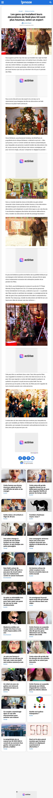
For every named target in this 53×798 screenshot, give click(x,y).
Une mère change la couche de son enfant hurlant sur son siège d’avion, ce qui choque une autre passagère (13, 542)
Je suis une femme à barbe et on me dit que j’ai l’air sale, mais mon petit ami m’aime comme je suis (13, 659)
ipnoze (26, 2)
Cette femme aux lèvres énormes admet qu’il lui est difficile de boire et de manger (13, 488)
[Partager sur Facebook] (20, 458)
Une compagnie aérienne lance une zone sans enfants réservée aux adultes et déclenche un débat (38, 542)
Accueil (20, 11)
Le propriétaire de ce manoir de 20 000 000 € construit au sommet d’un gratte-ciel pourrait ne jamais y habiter (13, 743)
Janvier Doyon (27, 23)
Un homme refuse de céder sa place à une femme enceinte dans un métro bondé (38, 571)
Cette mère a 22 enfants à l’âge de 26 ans (13, 516)
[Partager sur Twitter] (24, 458)
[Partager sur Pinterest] (28, 458)
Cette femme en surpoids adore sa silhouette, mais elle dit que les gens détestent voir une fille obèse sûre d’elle (39, 631)
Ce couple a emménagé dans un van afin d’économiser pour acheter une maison (12, 714)
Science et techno (29, 11)
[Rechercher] (50, 2)
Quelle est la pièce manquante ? (36, 712)
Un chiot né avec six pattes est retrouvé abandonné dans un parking (11, 687)
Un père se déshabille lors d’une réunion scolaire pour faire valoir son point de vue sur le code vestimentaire (13, 601)
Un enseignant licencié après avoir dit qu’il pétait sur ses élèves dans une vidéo (38, 600)
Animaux (5, 691)
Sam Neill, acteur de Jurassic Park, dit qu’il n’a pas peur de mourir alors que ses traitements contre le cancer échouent (13, 572)
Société (31, 495)
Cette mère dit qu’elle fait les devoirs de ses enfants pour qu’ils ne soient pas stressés (39, 659)
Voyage (5, 548)
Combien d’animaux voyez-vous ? (36, 516)
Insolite (5, 493)
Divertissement (7, 577)
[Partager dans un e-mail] (32, 458)
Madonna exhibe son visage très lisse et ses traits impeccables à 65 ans (12, 630)
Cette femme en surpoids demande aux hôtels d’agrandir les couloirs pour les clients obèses (39, 687)
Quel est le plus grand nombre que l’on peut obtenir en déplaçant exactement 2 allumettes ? (37, 743)
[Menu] (2, 2)
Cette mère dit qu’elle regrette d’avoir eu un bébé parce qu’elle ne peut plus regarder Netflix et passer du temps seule (39, 489)
